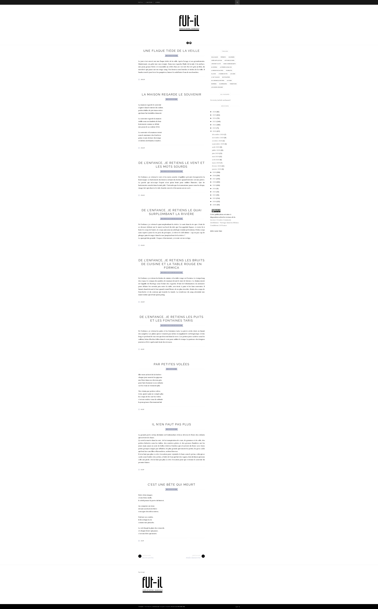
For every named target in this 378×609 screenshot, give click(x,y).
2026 (214, 112)
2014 (214, 188)
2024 (214, 118)
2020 (214, 131)
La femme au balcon (226, 67)
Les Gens (232, 74)
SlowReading (223, 84)
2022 (214, 125)
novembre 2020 (218, 138)
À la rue (213, 74)
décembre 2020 (218, 134)
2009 (214, 205)
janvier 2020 (216, 169)
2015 (214, 185)
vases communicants (229, 63)
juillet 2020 (216, 150)
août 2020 (216, 147)
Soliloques (171, 55)
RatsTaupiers (226, 77)
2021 (214, 128)
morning (214, 84)
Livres (157, 2)
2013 (214, 192)
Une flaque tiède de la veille (171, 50)
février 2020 (216, 166)
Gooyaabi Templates (165, 606)
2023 (214, 121)
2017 (214, 179)
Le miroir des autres (217, 70)
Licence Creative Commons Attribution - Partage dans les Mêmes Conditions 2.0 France (224, 222)
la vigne (229, 80)
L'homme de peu (223, 74)
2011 (214, 198)
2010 (214, 201)
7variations (233, 84)
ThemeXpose (147, 606)
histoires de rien (229, 60)
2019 (214, 172)
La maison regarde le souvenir (171, 94)
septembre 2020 (218, 144)
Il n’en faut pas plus (171, 424)
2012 (214, 195)
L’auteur (149, 2)
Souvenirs (171, 99)
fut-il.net (141, 572)
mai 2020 (215, 156)
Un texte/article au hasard (220, 100)
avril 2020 (215, 160)
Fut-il (140, 2)
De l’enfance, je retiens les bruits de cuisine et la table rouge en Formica (171, 264)
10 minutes (229, 70)
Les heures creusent (217, 87)
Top (236, 607)
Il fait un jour (215, 77)
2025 (214, 115)
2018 (214, 175)
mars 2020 (216, 163)
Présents (171, 369)
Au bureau (214, 67)
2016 (214, 182)
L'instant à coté (216, 63)
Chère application (216, 60)
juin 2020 (215, 153)
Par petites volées (171, 364)
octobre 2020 (217, 141)
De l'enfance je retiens (171, 171)
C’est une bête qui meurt (171, 484)
